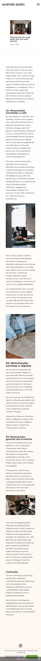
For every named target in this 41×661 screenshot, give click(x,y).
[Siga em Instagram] (20, 646)
